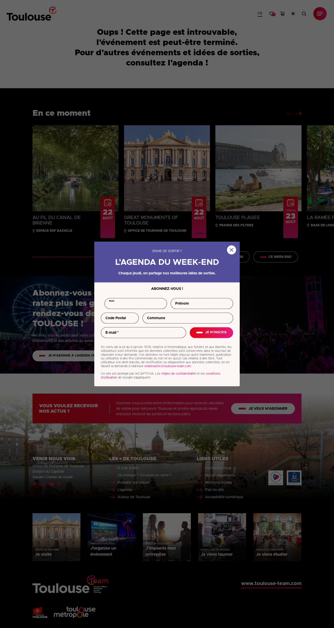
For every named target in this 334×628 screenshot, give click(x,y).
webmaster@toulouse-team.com (167, 366)
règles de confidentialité (178, 373)
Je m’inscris (216, 332)
